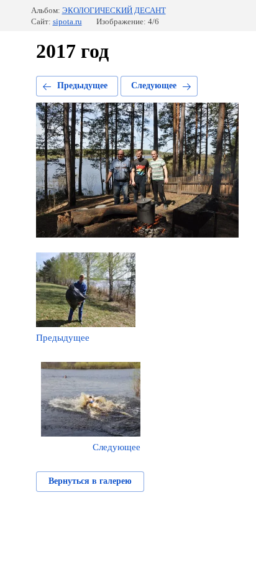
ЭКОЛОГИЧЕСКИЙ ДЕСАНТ (114, 10)
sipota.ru (67, 21)
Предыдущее (82, 85)
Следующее (153, 85)
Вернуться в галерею (90, 481)
